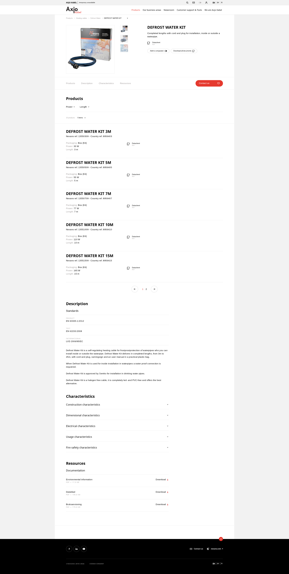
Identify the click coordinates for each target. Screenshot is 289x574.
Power (69, 107)
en (214, 2)
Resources (125, 83)
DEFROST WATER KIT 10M (89, 224)
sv (218, 2)
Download (161, 479)
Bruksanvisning (74, 504)
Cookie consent (97, 564)
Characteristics (106, 83)
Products (136, 10)
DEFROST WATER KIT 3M (88, 131)
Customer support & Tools (189, 10)
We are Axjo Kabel (213, 10)
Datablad (70, 492)
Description (87, 83)
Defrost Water (95, 18)
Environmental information (79, 479)
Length (83, 107)
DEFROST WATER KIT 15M (89, 255)
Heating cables (81, 18)
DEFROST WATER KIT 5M (88, 162)
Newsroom (169, 10)
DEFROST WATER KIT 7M (88, 193)
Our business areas (152, 10)
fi (221, 2)
